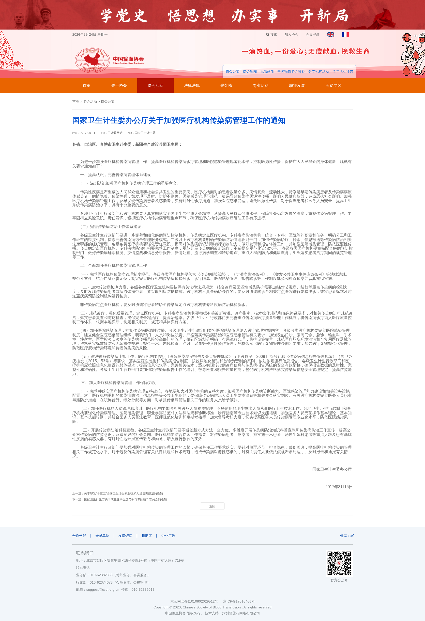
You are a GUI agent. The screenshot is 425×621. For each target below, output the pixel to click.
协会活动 (155, 85)
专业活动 (261, 85)
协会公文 (233, 71)
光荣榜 (226, 85)
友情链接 (125, 536)
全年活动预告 (343, 71)
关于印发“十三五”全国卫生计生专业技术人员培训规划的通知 (123, 493)
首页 (87, 85)
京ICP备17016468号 (239, 601)
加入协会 (291, 34)
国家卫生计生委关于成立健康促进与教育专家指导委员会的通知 (125, 499)
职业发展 (297, 85)
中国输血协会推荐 (291, 71)
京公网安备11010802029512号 (196, 601)
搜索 (273, 34)
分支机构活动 (318, 71)
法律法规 (192, 85)
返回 (212, 506)
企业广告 (168, 536)
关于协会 (119, 85)
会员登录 (312, 34)
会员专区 (333, 85)
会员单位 (102, 536)
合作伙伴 (79, 536)
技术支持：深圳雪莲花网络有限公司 (232, 613)
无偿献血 (267, 71)
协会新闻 (250, 71)
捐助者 (147, 536)
